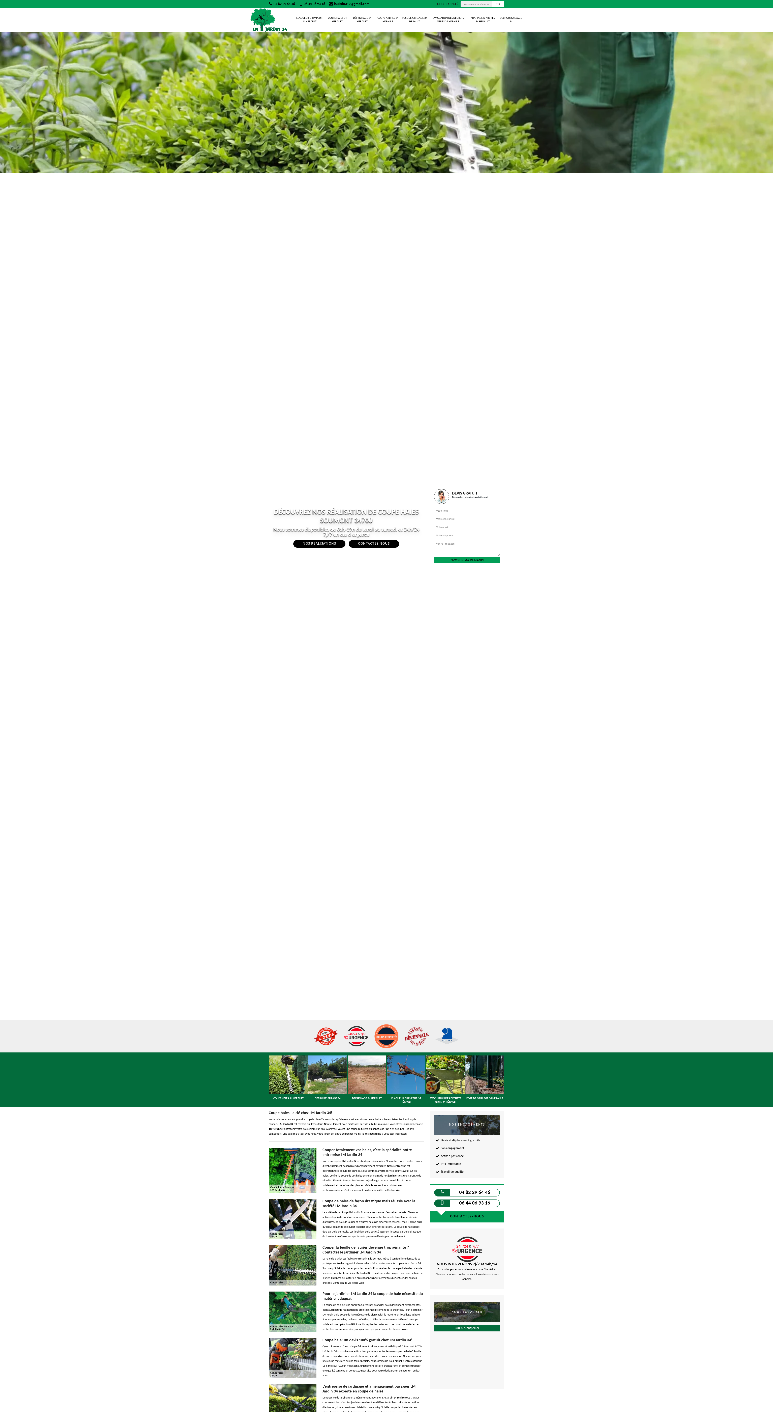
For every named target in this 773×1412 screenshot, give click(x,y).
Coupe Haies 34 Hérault (337, 20)
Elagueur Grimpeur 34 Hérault (309, 20)
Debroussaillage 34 (511, 20)
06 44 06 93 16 (314, 4)
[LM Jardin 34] (269, 20)
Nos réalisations (319, 544)
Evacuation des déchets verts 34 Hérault (448, 20)
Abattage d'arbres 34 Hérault (483, 20)
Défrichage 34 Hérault (362, 20)
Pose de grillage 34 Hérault (414, 20)
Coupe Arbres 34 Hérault (387, 20)
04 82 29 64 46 (284, 4)
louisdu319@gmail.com (351, 4)
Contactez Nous (374, 544)
